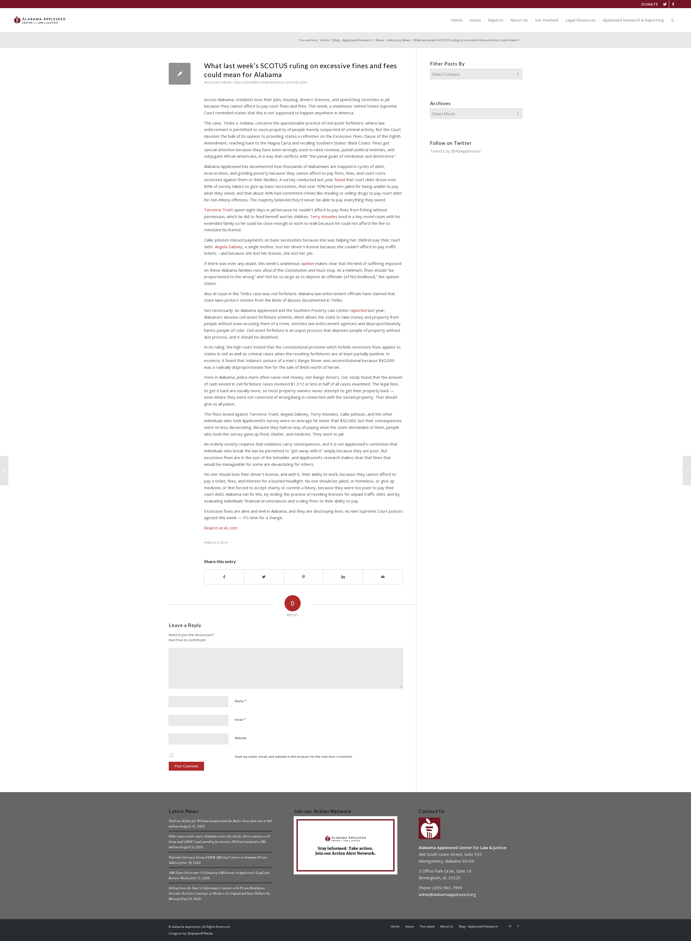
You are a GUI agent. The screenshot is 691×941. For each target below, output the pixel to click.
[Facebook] (673, 4)
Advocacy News (399, 40)
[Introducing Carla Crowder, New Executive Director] (4, 470)
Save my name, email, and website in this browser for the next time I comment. (294, 756)
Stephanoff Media (200, 933)
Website (241, 738)
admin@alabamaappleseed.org (447, 894)
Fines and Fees (272, 82)
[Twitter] (665, 4)
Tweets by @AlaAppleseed (455, 151)
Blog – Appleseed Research (352, 40)
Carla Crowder (246, 82)
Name (240, 700)
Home (324, 40)
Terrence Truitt (218, 209)
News (380, 40)
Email (240, 719)
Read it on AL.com (220, 527)
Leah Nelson (296, 82)
